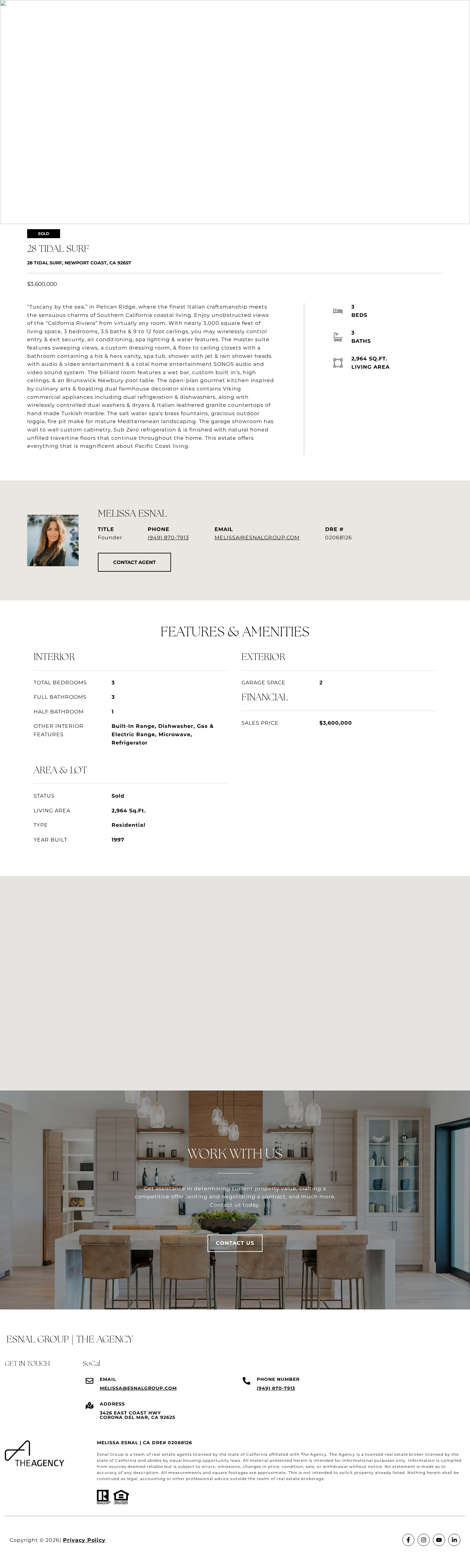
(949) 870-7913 (168, 538)
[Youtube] (439, 1540)
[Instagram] (424, 1540)
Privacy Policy (84, 1540)
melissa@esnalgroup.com (257, 538)
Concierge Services (375, 17)
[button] (134, 562)
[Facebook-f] (408, 1540)
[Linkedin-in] (454, 1540)
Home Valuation (314, 17)
